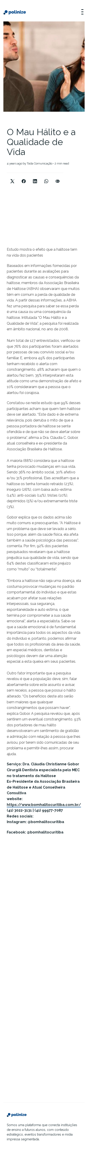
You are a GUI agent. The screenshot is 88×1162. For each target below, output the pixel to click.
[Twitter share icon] (12, 177)
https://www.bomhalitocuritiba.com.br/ (44, 805)
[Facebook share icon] (23, 177)
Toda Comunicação (39, 163)
